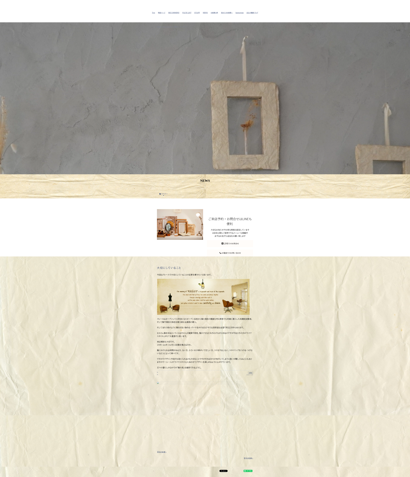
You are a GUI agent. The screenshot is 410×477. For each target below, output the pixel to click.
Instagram (240, 12)
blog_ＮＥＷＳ (167, 27)
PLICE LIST (186, 12)
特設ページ (161, 12)
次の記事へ (249, 458)
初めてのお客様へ (227, 12)
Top (153, 12)
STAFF (197, 12)
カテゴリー (164, 194)
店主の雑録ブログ (252, 12)
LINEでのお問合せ (231, 243)
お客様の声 (214, 12)
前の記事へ (162, 452)
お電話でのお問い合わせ (231, 253)
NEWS (205, 12)
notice (250, 372)
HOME (159, 27)
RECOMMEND (173, 12)
